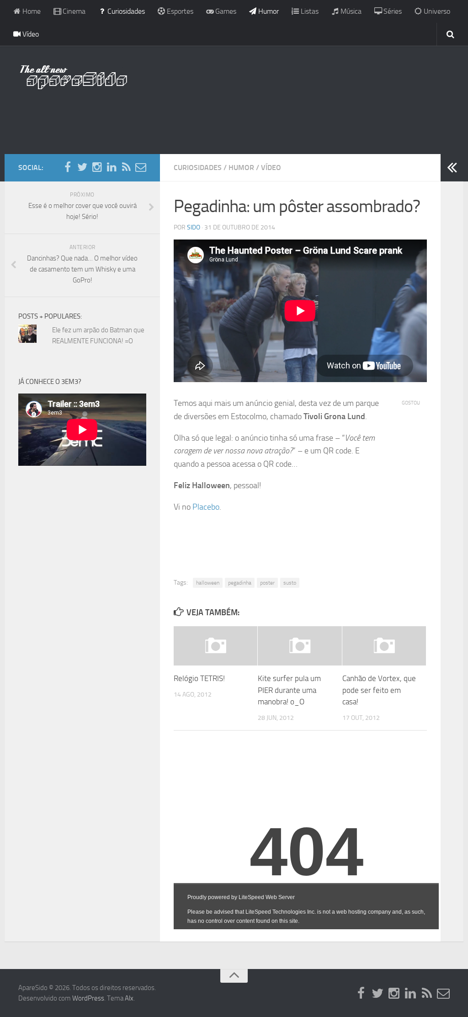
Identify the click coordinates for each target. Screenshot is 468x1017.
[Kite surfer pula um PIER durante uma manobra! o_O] (299, 646)
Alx (129, 998)
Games (224, 11)
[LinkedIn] (111, 167)
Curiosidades (125, 11)
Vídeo (30, 34)
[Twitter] (82, 167)
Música (350, 11)
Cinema (73, 11)
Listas (309, 11)
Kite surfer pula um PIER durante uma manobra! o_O (289, 690)
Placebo (205, 507)
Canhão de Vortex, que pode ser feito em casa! (379, 690)
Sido (193, 227)
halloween (207, 583)
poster (267, 583)
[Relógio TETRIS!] (215, 646)
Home (31, 11)
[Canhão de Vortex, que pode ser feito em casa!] (384, 646)
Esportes (179, 11)
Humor (267, 11)
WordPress (88, 998)
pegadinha (239, 583)
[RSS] (126, 167)
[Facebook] (67, 167)
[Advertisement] (234, 116)
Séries (392, 11)
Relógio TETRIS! (199, 678)
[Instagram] (96, 167)
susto (289, 583)
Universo (436, 11)
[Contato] (140, 167)
